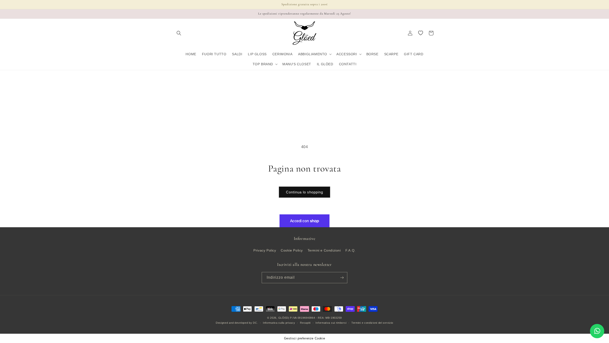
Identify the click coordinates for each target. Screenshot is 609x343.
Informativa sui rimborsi (330, 322)
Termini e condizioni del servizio (372, 322)
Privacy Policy (264, 250)
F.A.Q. (350, 250)
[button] (179, 33)
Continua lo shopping (304, 192)
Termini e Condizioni (324, 250)
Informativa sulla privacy (279, 322)
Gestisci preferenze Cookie (304, 338)
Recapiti (305, 322)
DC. (255, 322)
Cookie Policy (292, 250)
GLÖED (283, 317)
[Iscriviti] (342, 277)
